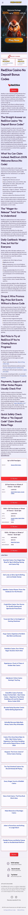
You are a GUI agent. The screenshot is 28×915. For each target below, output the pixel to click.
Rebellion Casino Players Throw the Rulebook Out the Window (14, 590)
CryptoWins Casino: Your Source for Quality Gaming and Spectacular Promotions (14, 606)
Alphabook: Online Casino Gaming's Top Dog (14, 679)
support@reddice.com (19, 403)
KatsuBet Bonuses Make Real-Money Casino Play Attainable (14, 723)
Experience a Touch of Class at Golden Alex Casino (14, 664)
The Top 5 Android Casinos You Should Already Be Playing (14, 767)
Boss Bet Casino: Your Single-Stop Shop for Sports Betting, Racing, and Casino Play (14, 562)
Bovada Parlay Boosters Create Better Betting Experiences (14, 708)
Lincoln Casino (14, 518)
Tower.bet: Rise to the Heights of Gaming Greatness (14, 620)
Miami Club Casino (15, 542)
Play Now (14, 90)
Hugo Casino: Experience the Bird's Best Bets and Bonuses (14, 635)
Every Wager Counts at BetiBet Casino (14, 782)
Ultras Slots (18, 63)
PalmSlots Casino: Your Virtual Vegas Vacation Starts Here (14, 649)
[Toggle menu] (2, 2)
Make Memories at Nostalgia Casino (14, 812)
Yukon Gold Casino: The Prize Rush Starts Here (14, 797)
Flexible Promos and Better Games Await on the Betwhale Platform (14, 841)
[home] (16, 4)
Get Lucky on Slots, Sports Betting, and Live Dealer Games (14, 576)
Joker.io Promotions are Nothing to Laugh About (14, 826)
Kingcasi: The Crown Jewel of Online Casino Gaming (14, 753)
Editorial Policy (20, 910)
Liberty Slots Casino (15, 492)
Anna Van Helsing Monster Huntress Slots (13, 367)
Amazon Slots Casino (16, 465)
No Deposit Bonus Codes (10, 910)
